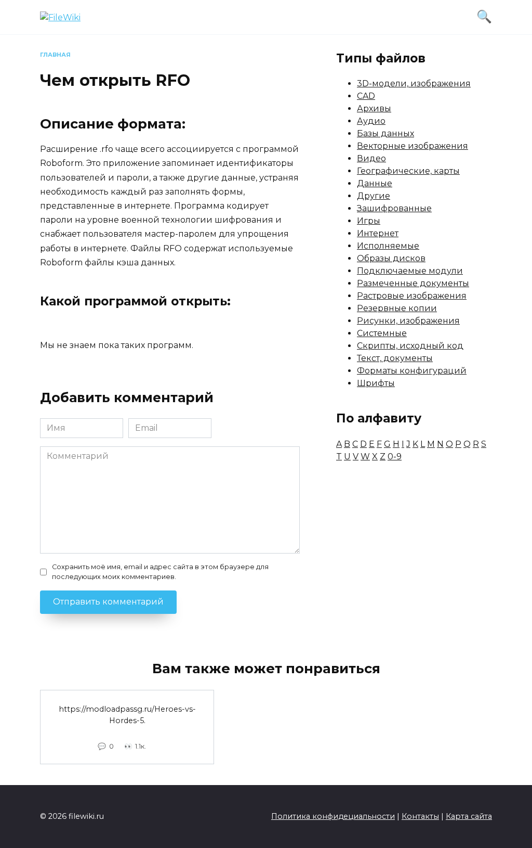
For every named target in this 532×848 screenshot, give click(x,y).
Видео (371, 158)
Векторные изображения (412, 146)
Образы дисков (391, 258)
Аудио (371, 121)
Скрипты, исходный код (410, 346)
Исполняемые (388, 246)
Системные (382, 333)
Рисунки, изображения (408, 321)
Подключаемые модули (410, 271)
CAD (366, 96)
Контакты (420, 816)
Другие (373, 196)
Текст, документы (395, 358)
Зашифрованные (394, 208)
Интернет (377, 233)
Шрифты (376, 383)
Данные (374, 183)
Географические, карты (408, 171)
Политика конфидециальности (333, 816)
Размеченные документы (413, 283)
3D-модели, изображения (414, 83)
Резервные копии (397, 308)
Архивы (374, 108)
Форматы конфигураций (412, 371)
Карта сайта (469, 816)
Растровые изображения (412, 296)
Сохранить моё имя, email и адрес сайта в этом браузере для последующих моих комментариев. (160, 572)
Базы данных (385, 133)
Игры (368, 221)
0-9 (395, 456)
